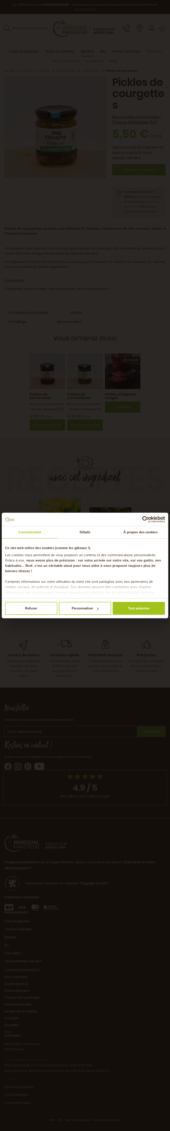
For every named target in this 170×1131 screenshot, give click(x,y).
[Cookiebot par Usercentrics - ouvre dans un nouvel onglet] (145, 519)
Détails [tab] (85, 532)
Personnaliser (82, 608)
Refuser (31, 608)
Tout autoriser (139, 608)
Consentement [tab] (29, 532)
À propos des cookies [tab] (141, 532)
